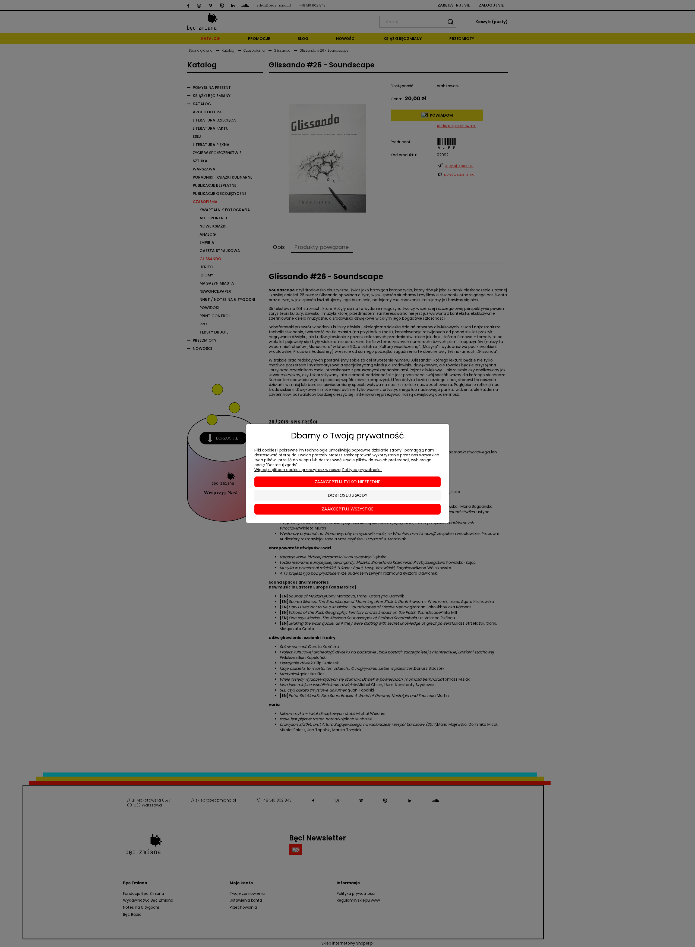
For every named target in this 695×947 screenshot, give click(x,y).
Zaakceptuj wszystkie (348, 509)
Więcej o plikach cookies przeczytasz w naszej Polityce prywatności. (318, 469)
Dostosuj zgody (347, 495)
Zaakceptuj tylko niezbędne (347, 482)
